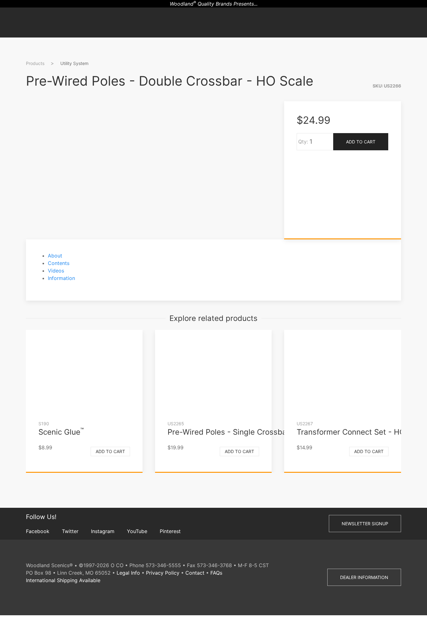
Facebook (37, 531)
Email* (417, 144)
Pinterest (170, 531)
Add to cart (110, 451)
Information (61, 278)
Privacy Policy (162, 573)
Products (35, 63)
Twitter (70, 531)
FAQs (216, 573)
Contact (194, 573)
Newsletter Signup (365, 523)
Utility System (74, 63)
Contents (58, 263)
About (55, 255)
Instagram (102, 531)
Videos (56, 270)
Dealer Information (364, 577)
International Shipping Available (63, 580)
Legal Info (128, 573)
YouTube (137, 531)
